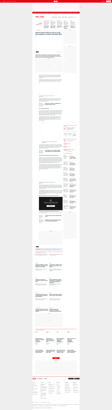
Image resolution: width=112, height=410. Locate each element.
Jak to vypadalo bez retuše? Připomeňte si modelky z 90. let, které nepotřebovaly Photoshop (55, 281)
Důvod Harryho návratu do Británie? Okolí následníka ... (73, 164)
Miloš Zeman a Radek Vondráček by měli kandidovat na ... (73, 207)
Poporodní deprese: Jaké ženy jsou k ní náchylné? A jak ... (61, 351)
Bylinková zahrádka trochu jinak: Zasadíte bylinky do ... (73, 180)
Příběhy (36, 263)
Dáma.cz (71, 172)
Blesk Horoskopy (46, 20)
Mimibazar (71, 183)
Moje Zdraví (58, 343)
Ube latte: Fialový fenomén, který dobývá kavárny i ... (72, 169)
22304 (65, 149)
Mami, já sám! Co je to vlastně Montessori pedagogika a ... (73, 185)
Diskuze (64, 139)
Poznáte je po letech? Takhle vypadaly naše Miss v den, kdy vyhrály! (41, 310)
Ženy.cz (71, 20)
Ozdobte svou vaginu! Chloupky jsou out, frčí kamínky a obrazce (53, 220)
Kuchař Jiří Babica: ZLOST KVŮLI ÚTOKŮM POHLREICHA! (73, 202)
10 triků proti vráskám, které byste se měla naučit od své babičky (55, 265)
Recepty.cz (51, 20)
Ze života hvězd (37, 307)
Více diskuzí (70, 151)
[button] (71, 379)
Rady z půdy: (68, 146)
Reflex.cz (71, 205)
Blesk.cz (71, 155)
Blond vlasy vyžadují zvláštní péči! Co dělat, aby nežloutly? (55, 295)
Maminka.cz (58, 20)
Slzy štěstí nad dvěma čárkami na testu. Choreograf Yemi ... (50, 339)
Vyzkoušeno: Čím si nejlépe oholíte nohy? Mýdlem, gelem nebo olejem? (53, 151)
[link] (37, 378)
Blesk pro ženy (72, 189)
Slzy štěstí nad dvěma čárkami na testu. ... (60, 26)
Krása (38, 30)
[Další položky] (78, 12)
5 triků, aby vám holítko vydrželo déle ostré (53, 216)
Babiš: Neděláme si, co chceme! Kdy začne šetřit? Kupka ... (73, 196)
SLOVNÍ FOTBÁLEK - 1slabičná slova (70, 150)
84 (64, 140)
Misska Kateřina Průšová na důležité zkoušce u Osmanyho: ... (73, 158)
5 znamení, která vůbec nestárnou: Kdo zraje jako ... (46, 26)
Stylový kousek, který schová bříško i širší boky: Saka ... (73, 191)
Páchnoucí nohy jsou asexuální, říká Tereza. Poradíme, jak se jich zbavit (55, 310)
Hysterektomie (68, 143)
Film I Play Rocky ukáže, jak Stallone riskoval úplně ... (72, 174)
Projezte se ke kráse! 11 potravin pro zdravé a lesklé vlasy (41, 280)
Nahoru (56, 358)
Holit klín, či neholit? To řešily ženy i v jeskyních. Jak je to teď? (53, 104)
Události (50, 307)
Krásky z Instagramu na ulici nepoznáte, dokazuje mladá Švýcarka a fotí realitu (41, 265)
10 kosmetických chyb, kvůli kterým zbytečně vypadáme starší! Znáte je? (41, 295)
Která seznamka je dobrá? (69, 140)
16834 (65, 143)
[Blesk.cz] (56, 1)
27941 (65, 146)
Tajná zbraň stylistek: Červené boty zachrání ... (73, 26)
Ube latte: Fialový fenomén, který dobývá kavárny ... (53, 26)
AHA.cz (65, 20)
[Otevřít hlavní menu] (1, 1)
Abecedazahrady (73, 178)
